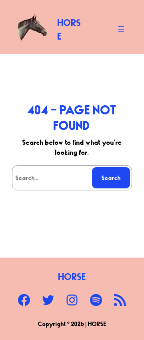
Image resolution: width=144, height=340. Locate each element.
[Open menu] (121, 29)
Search (111, 178)
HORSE (72, 276)
